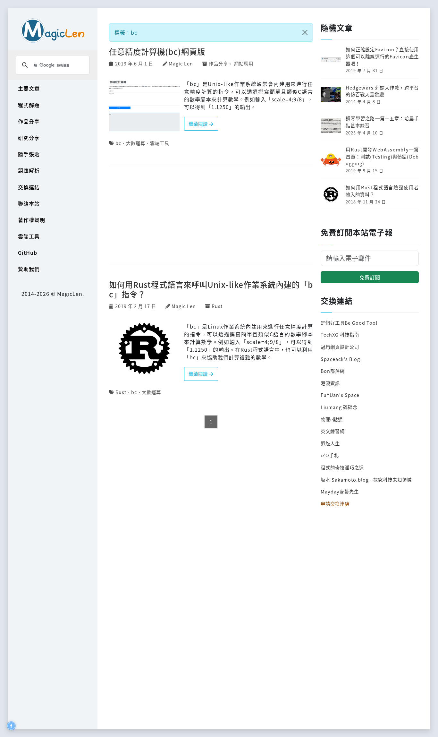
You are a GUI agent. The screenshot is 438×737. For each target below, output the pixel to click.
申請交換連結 (335, 503)
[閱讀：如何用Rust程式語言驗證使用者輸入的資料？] (331, 193)
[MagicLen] (53, 30)
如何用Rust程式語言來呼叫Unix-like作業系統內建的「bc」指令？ (211, 289)
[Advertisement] (211, 216)
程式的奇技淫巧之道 (342, 467)
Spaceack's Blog (340, 359)
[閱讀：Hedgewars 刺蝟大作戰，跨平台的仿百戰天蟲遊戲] (331, 93)
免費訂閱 (369, 277)
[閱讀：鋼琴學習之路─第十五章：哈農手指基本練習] (331, 124)
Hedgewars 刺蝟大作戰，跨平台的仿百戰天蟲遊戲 (382, 91)
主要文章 (29, 88)
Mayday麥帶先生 (340, 491)
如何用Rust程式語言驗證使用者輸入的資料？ (382, 191)
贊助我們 (29, 269)
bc (118, 143)
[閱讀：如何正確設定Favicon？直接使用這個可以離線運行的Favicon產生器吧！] (331, 59)
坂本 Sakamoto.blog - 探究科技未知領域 (366, 479)
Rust (217, 306)
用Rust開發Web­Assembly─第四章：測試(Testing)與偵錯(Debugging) (382, 156)
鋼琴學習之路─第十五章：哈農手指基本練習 (382, 122)
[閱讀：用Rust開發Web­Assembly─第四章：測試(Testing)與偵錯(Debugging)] (331, 159)
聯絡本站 (29, 203)
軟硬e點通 (332, 419)
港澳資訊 (330, 383)
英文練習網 (333, 431)
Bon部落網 (333, 370)
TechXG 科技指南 (340, 334)
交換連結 (29, 187)
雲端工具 (29, 236)
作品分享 (29, 121)
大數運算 (135, 143)
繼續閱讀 (199, 123)
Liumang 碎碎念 (339, 407)
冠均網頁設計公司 (340, 346)
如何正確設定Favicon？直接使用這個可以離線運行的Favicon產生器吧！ (382, 56)
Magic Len (181, 63)
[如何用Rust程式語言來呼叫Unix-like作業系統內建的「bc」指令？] (144, 347)
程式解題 (29, 105)
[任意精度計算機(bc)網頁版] (144, 105)
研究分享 (29, 137)
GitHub (27, 252)
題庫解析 (29, 170)
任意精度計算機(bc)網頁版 (157, 51)
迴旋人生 (330, 443)
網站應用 (243, 63)
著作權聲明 (31, 220)
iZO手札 (330, 455)
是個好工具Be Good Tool (349, 322)
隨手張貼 (29, 154)
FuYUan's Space (340, 394)
